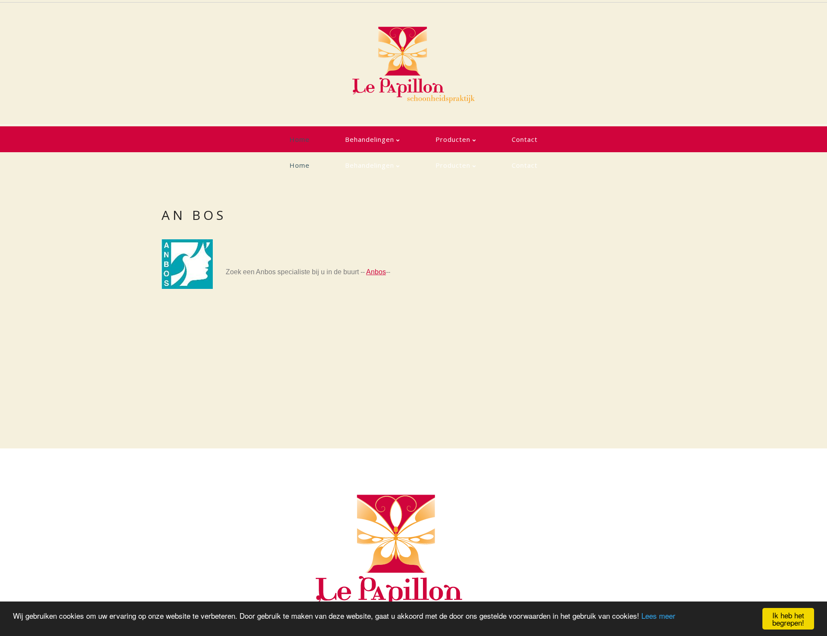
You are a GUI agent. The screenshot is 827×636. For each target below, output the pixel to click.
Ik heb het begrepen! (788, 619)
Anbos (376, 272)
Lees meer (658, 615)
